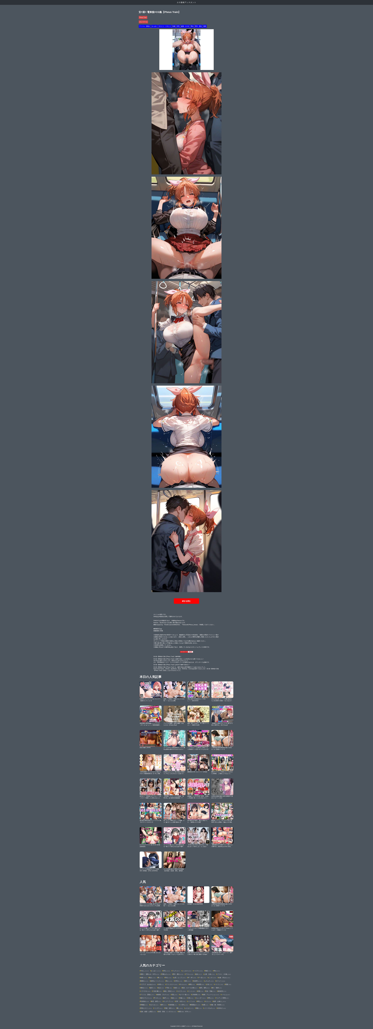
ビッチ (212, 977)
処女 (199, 974)
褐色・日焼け (169, 991)
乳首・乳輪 (210, 991)
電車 (204, 26)
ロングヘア (168, 1001)
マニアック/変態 (222, 998)
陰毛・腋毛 (156, 1001)
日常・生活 (180, 1001)
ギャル (183, 984)
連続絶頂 (222, 991)
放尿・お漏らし (219, 1001)
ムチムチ (209, 981)
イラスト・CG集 (224, 974)
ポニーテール (143, 22)
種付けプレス (146, 998)
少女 (209, 984)
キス (208, 1001)
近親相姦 (173, 1005)
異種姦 (144, 1005)
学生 (168, 977)
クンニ (191, 991)
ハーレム (225, 994)
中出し (144, 971)
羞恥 (192, 984)
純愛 (205, 1005)
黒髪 (228, 984)
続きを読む (186, 601)
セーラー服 (185, 994)
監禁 (153, 988)
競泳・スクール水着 (189, 988)
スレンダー (201, 998)
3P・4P (192, 977)
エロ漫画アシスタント (186, 2)
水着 (161, 984)
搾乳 (211, 998)
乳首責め (144, 1001)
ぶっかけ (186, 971)
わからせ (154, 1005)
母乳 (200, 1001)
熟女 (152, 977)
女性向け (221, 1008)
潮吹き (144, 988)
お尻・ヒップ (180, 977)
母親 (199, 1008)
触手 (166, 998)
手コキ (157, 998)
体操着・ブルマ (163, 994)
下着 (169, 988)
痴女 (174, 998)
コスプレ (181, 991)
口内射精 (196, 994)
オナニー (220, 981)
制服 (174, 26)
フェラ (176, 971)
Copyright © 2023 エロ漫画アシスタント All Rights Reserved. (186, 1026)
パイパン (219, 984)
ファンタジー (171, 984)
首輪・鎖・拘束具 (217, 1005)
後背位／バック (157, 981)
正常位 (178, 981)
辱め (192, 26)
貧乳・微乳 (205, 988)
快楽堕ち (197, 981)
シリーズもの (209, 1008)
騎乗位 (144, 981)
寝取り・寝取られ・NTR (149, 974)
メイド (191, 1001)
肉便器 (200, 984)
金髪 (177, 988)
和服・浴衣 (170, 1008)
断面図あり (195, 1005)
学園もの (166, 974)
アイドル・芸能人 (144, 26)
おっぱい (154, 26)
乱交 (161, 988)
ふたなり (189, 1008)
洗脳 (182, 998)
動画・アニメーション (211, 994)
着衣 (188, 981)
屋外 (163, 1005)
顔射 (200, 991)
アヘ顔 (202, 977)
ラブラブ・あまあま (148, 984)
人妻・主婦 (209, 974)
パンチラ (158, 1008)
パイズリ (198, 971)
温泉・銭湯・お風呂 (148, 1011)
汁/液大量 (157, 991)
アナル (189, 974)
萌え (169, 981)
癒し (180, 1008)
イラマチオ (145, 991)
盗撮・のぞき (185, 26)
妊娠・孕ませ (224, 977)
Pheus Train (143, 17)
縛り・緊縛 (217, 988)
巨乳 (178, 26)
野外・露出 (198, 26)
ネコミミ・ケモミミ (165, 26)
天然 (190, 998)
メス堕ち (184, 1005)
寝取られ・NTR (184, 1011)
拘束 (143, 977)
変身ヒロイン (146, 1008)
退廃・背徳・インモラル (167, 1011)
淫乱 (174, 994)
